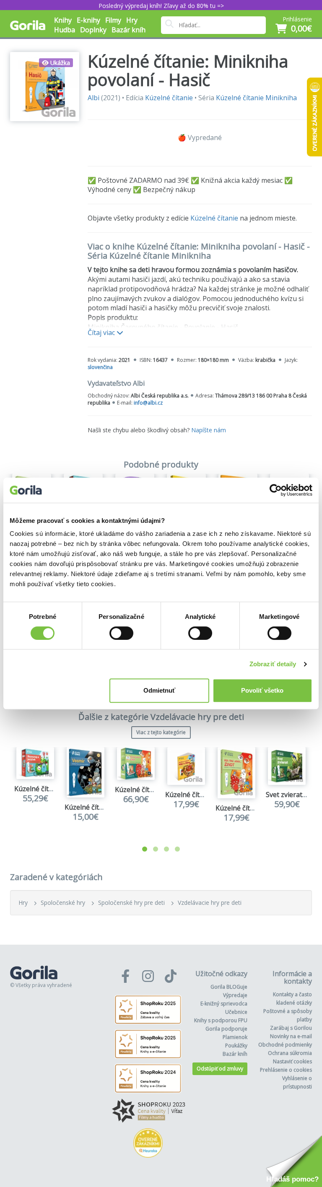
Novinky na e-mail (291, 1036)
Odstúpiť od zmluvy (220, 1068)
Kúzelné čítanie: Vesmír (101, 807)
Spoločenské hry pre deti (131, 902)
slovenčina (100, 367)
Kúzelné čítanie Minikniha (256, 97)
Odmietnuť (159, 690)
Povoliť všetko (262, 690)
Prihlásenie (297, 19)
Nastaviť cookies (292, 1061)
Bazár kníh (128, 29)
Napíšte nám (208, 430)
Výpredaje (235, 995)
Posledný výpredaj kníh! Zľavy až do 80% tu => (161, 6)
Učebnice (236, 1012)
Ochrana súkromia (290, 1053)
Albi (93, 97)
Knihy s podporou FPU (220, 1020)
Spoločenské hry (63, 902)
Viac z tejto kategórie (161, 732)
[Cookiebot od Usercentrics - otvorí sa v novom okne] (275, 490)
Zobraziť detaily (272, 664)
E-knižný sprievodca (223, 1003)
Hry (23, 902)
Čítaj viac (102, 332)
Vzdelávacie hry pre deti (210, 902)
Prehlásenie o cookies (286, 1069)
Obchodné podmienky (285, 1044)
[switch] (121, 633)
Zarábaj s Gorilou (291, 1027)
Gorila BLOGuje (228, 986)
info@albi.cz (148, 402)
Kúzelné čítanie (169, 97)
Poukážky (236, 1045)
